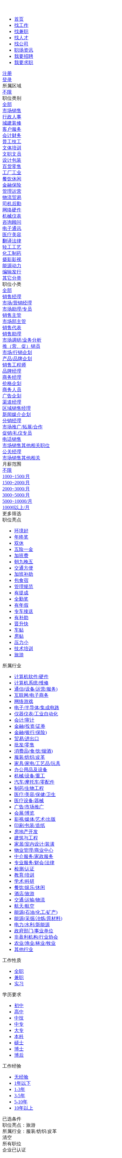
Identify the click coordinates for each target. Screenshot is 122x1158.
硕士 (19, 1042)
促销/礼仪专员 (17, 433)
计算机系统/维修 (31, 682)
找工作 (21, 25)
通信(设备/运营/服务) (35, 688)
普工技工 (11, 141)
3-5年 (19, 1095)
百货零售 (11, 166)
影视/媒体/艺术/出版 (35, 819)
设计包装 (11, 160)
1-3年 (19, 1089)
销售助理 (11, 333)
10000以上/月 (16, 507)
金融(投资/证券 (29, 726)
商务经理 (11, 377)
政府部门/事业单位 (33, 930)
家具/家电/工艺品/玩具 (37, 763)
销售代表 (11, 327)
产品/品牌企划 (17, 358)
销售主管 (11, 315)
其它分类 (11, 277)
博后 (19, 1055)
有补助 (21, 617)
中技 (19, 1017)
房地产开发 (26, 831)
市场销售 (11, 110)
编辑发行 (11, 271)
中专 (19, 1024)
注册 (7, 73)
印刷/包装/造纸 (29, 825)
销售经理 (11, 296)
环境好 (21, 530)
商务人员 (11, 389)
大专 (19, 1030)
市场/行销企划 (17, 352)
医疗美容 (11, 234)
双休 (19, 543)
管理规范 (23, 586)
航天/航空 (24, 906)
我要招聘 (23, 56)
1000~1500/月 (16, 476)
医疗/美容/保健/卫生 (35, 794)
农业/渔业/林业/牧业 (35, 943)
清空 (7, 1137)
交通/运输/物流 (29, 899)
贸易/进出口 (26, 738)
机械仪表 (11, 215)
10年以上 (23, 1107)
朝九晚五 (23, 561)
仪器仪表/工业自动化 (36, 713)
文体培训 (11, 147)
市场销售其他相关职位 (26, 445)
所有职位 (11, 1143)
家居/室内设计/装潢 (34, 844)
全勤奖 (21, 598)
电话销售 (11, 439)
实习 (19, 983)
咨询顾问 (11, 222)
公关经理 (11, 451)
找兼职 (21, 31)
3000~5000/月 (16, 495)
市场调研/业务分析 (21, 339)
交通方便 (23, 567)
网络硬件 (11, 209)
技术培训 (23, 648)
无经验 (21, 1076)
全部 (7, 104)
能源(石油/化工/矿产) (35, 912)
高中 (19, 1011)
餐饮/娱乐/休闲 (29, 887)
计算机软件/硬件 (31, 676)
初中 (19, 1005)
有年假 (21, 605)
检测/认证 (24, 868)
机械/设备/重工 (29, 775)
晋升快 (21, 623)
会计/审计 (24, 719)
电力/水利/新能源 (32, 924)
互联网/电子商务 (31, 695)
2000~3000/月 (16, 488)
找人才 (21, 37)
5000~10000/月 (17, 501)
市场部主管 (14, 321)
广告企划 (11, 395)
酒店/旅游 (24, 893)
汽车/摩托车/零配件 (34, 781)
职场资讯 (23, 50)
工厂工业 (11, 172)
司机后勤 (11, 203)
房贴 (19, 636)
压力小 (21, 642)
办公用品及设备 (30, 769)
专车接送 (23, 611)
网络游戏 (23, 701)
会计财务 (11, 135)
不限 (7, 91)
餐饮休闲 (11, 178)
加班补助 (23, 574)
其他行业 (23, 949)
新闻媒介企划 (16, 414)
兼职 (19, 977)
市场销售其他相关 (21, 457)
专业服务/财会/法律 (34, 862)
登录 (7, 79)
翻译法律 (11, 240)
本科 (19, 1036)
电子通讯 (11, 228)
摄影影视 (11, 259)
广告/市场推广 (29, 806)
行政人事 (11, 116)
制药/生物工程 (29, 788)
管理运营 (11, 191)
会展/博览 (24, 813)
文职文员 (11, 153)
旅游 (19, 654)
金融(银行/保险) (30, 732)
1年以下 (22, 1083)
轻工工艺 (11, 246)
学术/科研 (24, 881)
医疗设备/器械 (29, 800)
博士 (19, 1048)
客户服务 (11, 129)
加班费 (21, 555)
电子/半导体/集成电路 (36, 707)
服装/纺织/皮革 (29, 757)
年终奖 (21, 536)
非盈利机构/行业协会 (36, 937)
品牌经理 (11, 371)
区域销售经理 (16, 408)
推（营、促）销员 (21, 346)
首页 (19, 19)
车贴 (19, 629)
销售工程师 (14, 364)
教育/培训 (24, 875)
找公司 (21, 43)
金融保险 (11, 184)
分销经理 (11, 420)
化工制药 (11, 253)
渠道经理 (11, 402)
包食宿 (21, 580)
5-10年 (21, 1101)
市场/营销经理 (17, 302)
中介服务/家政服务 (33, 856)
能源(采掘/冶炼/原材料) (38, 918)
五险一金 (23, 549)
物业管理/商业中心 (33, 850)
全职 (19, 971)
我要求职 (23, 62)
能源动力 (11, 265)
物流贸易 (11, 197)
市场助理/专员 (17, 308)
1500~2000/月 (16, 482)
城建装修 (11, 122)
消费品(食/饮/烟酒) (33, 750)
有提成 (21, 592)
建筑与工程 (26, 837)
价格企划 (11, 383)
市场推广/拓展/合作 (22, 426)
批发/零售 (24, 744)
